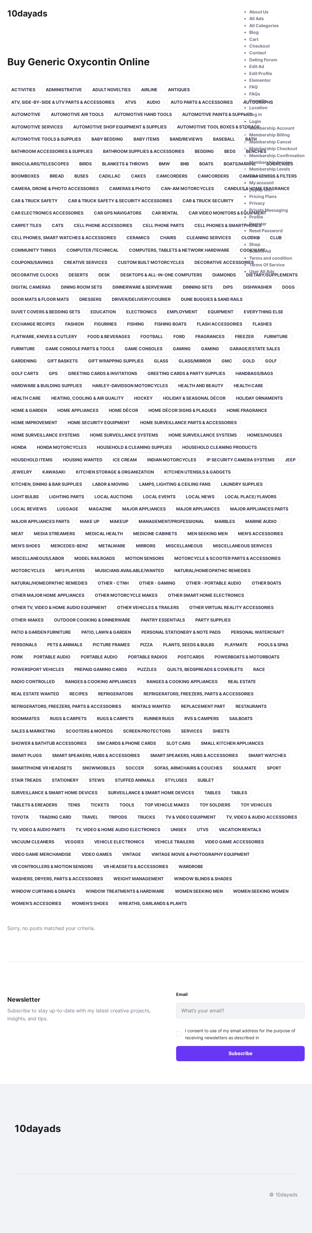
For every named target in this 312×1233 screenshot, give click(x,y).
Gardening (24, 360)
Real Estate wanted (35, 693)
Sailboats (241, 718)
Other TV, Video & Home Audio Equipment (59, 607)
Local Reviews (29, 508)
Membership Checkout (273, 148)
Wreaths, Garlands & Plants (153, 903)
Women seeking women (261, 891)
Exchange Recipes (33, 323)
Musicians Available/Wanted (129, 570)
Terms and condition (270, 258)
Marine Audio (261, 521)
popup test (260, 189)
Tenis (74, 804)
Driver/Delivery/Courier (141, 299)
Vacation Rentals (240, 829)
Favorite (257, 100)
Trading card (55, 817)
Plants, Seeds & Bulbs (188, 644)
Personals (24, 644)
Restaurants (251, 706)
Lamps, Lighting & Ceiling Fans (175, 484)
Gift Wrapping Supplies (116, 360)
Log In (255, 114)
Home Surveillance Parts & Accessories (188, 422)
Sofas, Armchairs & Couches (188, 767)
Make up (89, 521)
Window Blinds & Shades (203, 878)
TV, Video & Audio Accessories (261, 817)
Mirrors (145, 545)
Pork (17, 656)
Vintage (131, 854)
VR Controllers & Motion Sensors (52, 866)
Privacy (257, 203)
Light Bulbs (25, 496)
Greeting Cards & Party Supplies (186, 373)
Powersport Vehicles (37, 669)
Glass (161, 360)
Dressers (90, 299)
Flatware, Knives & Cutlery (44, 336)
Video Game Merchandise (41, 854)
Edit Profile (260, 73)
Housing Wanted (82, 459)
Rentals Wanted (151, 706)
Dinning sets (198, 287)
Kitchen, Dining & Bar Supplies (46, 484)
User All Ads (262, 271)
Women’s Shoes (90, 903)
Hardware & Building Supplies (46, 385)
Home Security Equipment (99, 422)
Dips (228, 287)
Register (258, 223)
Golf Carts (24, 373)
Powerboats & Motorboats (246, 656)
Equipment (220, 311)
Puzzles (147, 669)
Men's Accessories (260, 533)
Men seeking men (207, 533)
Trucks (146, 817)
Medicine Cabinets (155, 533)
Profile (256, 216)
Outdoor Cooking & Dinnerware (92, 619)
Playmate (236, 644)
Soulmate (245, 767)
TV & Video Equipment (190, 817)
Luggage (67, 508)
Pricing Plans (263, 196)
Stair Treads (26, 780)
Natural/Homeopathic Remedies (212, 570)
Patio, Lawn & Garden (106, 632)
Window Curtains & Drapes (43, 891)
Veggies (74, 841)
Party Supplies (213, 619)
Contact (257, 52)
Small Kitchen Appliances (232, 743)
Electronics (141, 311)
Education (103, 311)
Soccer (135, 767)
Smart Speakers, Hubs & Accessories (96, 755)
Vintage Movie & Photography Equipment (200, 854)
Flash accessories (219, 323)
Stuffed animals (134, 780)
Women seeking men (199, 891)
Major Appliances (144, 508)
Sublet (205, 780)
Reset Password (266, 230)
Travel (90, 817)
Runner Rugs (159, 718)
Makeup (119, 521)
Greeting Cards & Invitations (102, 373)
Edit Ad (256, 66)
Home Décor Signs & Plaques (182, 410)
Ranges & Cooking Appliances (100, 681)
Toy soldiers (215, 804)
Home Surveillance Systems (45, 435)
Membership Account (271, 128)
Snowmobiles (98, 767)
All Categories (264, 25)
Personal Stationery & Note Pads (181, 632)
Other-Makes (27, 619)
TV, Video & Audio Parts (38, 829)
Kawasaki (54, 471)
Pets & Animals (64, 644)
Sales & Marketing (33, 731)
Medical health (104, 533)
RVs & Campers (201, 718)
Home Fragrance (247, 410)
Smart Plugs (26, 755)
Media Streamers (54, 533)
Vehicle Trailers (174, 841)
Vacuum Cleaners (32, 841)
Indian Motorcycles (171, 459)
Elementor (260, 80)
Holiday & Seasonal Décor (194, 398)
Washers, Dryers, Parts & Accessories (57, 878)
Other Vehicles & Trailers (148, 607)
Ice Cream (125, 459)
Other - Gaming (157, 583)
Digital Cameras (31, 287)
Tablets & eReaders (34, 804)
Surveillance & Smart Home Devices (54, 792)
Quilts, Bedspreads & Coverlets (205, 669)
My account (261, 182)
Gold (249, 360)
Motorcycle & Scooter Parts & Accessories (227, 558)
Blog (254, 32)
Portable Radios (147, 656)
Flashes (262, 323)
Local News (200, 496)
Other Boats (266, 583)
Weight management (138, 878)
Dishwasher (257, 287)
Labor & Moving (110, 484)
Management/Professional (171, 521)
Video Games (97, 854)
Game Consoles (143, 348)
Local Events (159, 496)
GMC (227, 360)
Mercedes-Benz (69, 545)
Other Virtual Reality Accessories (231, 607)
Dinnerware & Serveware (142, 287)
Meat (17, 533)
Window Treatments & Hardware (125, 891)
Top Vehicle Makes (166, 804)
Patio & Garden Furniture (41, 632)
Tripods (117, 817)
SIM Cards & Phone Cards (126, 743)
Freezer (244, 336)
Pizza (146, 644)
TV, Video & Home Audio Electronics (118, 829)
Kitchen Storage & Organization (115, 471)
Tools (126, 804)
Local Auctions (113, 496)
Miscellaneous (184, 545)
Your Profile (261, 175)
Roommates (25, 718)
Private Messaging (268, 210)
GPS (53, 373)
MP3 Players (70, 570)
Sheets (221, 731)
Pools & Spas (273, 644)
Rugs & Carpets (68, 718)
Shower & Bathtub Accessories (49, 743)
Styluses (176, 780)
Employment (182, 311)
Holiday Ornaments (259, 398)
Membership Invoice (270, 162)
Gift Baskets (62, 360)
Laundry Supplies (242, 484)
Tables (212, 792)
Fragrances (210, 336)
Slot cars (178, 743)
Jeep (290, 459)
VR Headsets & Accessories (135, 866)
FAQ (253, 86)
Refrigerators (115, 693)
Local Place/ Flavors (250, 496)
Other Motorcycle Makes (126, 595)
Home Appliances (77, 410)
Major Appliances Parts (259, 508)
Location (258, 107)
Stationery (65, 780)
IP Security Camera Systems (241, 459)
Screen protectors (147, 731)
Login (255, 121)
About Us (258, 11)
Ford (179, 336)
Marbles (224, 521)
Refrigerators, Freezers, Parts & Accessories (199, 693)
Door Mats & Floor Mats (40, 299)
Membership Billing (269, 134)
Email (182, 994)
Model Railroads (94, 558)
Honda (19, 447)
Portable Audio (52, 656)
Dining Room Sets (81, 287)
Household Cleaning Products (219, 447)
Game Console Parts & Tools (79, 348)
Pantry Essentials (163, 619)
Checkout (259, 46)
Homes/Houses (264, 435)
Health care (248, 385)
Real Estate (242, 681)
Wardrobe (191, 866)
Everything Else (263, 311)
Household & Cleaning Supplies (134, 447)
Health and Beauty (200, 385)
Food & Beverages (108, 336)
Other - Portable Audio (213, 583)
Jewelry (21, 471)
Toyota (20, 817)
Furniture (276, 336)
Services (191, 731)
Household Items (31, 459)
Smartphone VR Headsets (41, 767)
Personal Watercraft (257, 632)
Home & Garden (29, 410)
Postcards (191, 656)
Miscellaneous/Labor (37, 558)
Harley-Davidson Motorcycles (130, 385)
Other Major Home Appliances (47, 595)
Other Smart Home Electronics (206, 595)
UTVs (202, 829)
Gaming (182, 348)
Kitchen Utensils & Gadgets (197, 471)
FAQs (254, 93)
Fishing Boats (170, 323)
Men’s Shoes (25, 545)
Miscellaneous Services (242, 545)
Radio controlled (33, 681)
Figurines (105, 323)
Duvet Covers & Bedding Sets (45, 311)
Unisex (178, 829)
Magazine (100, 508)
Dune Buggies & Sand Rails (212, 299)
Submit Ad (260, 251)
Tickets (99, 804)
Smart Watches (267, 755)
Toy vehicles (256, 804)
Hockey (143, 398)
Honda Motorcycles (62, 447)
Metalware (112, 545)
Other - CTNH (113, 583)
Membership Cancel (270, 141)
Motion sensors (144, 558)
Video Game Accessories (234, 841)
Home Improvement (34, 422)
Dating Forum (263, 59)
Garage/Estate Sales (254, 348)
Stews (97, 780)
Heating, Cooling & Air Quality (87, 398)
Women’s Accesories (36, 903)
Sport (274, 767)
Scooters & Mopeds (89, 731)
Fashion (74, 323)
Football (151, 336)
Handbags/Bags (254, 373)
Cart (253, 39)
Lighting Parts (66, 496)
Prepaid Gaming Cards (100, 669)
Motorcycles (28, 570)
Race (259, 669)
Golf (271, 360)
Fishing (135, 323)
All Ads (256, 18)
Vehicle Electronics (119, 841)
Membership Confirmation (277, 155)
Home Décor (123, 410)
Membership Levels (269, 168)
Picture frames (111, 644)
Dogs (288, 287)
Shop (254, 237)
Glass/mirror (195, 360)
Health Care (26, 398)
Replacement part (203, 706)
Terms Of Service (267, 264)
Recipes (78, 693)
